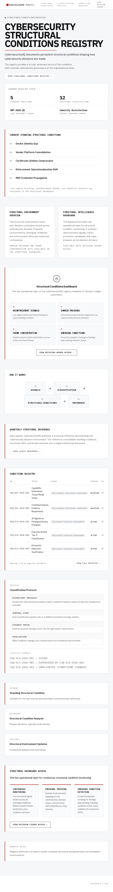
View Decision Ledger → (101, 4)
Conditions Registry (84, 4)
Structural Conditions (47, 4)
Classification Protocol (66, 4)
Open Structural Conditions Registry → (30, 76)
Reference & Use (99, 884)
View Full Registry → (88, 563)
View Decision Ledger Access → (56, 352)
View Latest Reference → (26, 451)
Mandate (30, 5)
